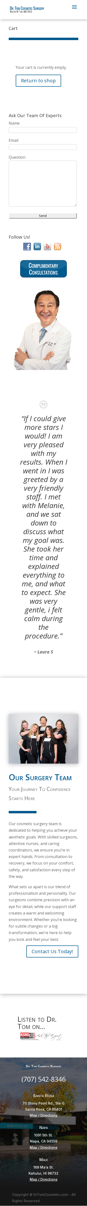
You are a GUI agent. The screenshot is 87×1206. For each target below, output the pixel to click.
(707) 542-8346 (43, 1079)
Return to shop (38, 80)
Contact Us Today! (52, 951)
